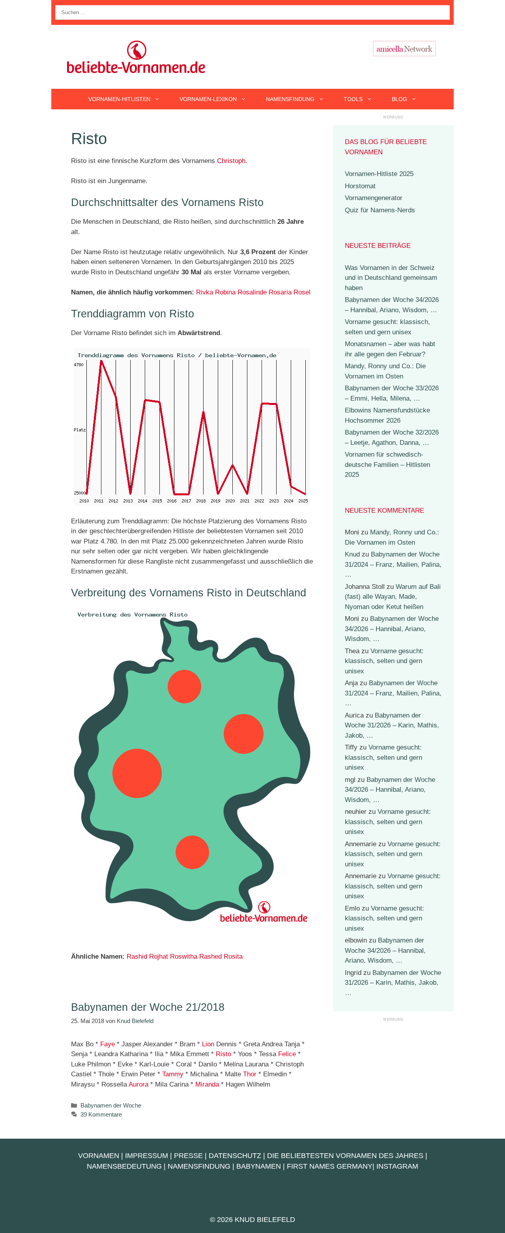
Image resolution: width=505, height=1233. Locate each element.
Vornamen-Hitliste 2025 (379, 174)
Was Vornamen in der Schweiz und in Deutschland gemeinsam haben (391, 278)
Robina (225, 292)
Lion (208, 1044)
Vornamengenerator (373, 198)
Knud (352, 554)
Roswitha (183, 956)
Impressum (146, 1156)
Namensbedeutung (124, 1166)
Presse (188, 1156)
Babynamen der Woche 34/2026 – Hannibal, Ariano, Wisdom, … (392, 629)
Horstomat (360, 186)
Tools (353, 99)
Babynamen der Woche (110, 1105)
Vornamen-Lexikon (208, 99)
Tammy (172, 1074)
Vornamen (98, 1156)
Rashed (210, 956)
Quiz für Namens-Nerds (380, 210)
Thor (249, 1074)
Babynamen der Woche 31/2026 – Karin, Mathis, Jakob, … (392, 725)
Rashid (137, 956)
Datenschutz (235, 1156)
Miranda (207, 1084)
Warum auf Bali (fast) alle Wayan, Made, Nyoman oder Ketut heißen (393, 597)
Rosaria (280, 292)
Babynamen (258, 1166)
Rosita (233, 956)
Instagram (397, 1166)
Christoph (231, 161)
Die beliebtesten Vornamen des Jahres (345, 1156)
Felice (287, 1054)
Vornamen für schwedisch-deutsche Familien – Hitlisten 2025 (387, 464)
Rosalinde (252, 292)
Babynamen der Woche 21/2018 (147, 1007)
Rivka (204, 292)
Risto (223, 1054)
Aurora (138, 1084)
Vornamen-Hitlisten (119, 99)
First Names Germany (329, 1166)
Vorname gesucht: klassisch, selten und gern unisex (384, 661)
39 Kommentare (101, 1114)
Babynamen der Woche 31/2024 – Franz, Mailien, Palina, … (393, 564)
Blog (399, 99)
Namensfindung (290, 99)
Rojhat (158, 956)
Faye (107, 1044)
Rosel (302, 292)
